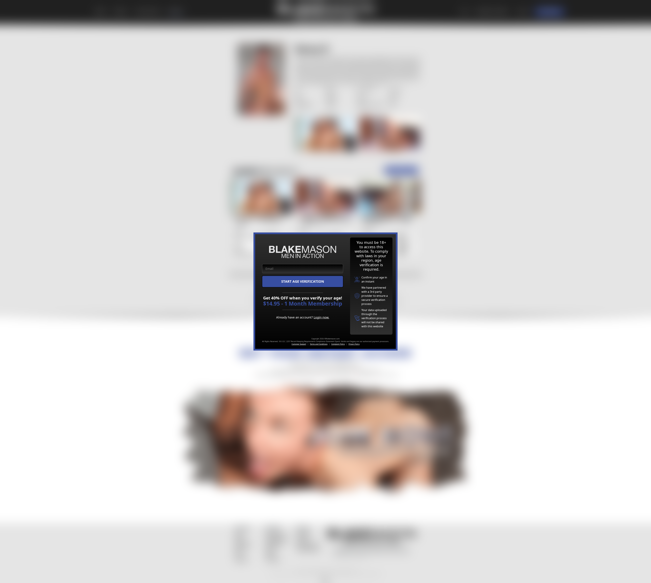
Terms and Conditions (319, 344)
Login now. (321, 317)
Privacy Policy (354, 344)
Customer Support (299, 344)
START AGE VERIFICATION (302, 281)
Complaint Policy (338, 344)
